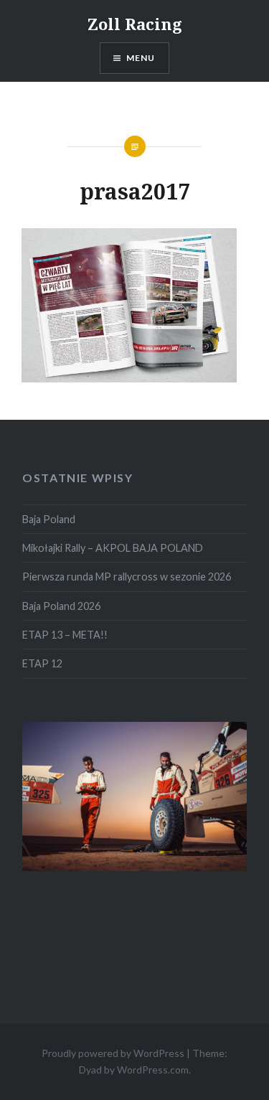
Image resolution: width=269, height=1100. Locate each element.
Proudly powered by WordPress (113, 1053)
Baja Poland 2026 (61, 606)
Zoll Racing (135, 23)
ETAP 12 (42, 663)
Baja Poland (48, 519)
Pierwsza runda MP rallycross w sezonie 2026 (126, 576)
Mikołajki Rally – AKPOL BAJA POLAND (112, 548)
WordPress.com (153, 1069)
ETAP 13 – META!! (65, 635)
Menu (141, 57)
